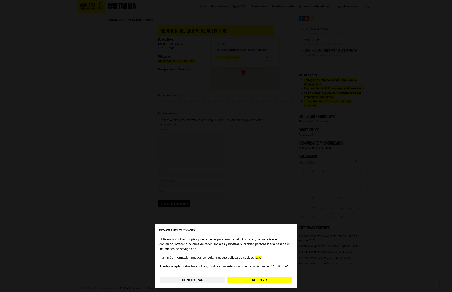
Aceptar (259, 280)
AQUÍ (258, 258)
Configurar (192, 280)
